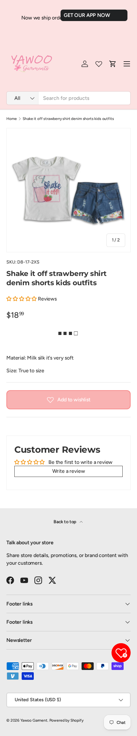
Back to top (65, 521)
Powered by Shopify (66, 720)
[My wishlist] (99, 64)
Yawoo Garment (33, 720)
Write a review (68, 471)
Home (11, 119)
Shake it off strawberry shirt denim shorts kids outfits (68, 119)
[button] (21, 299)
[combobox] (68, 98)
